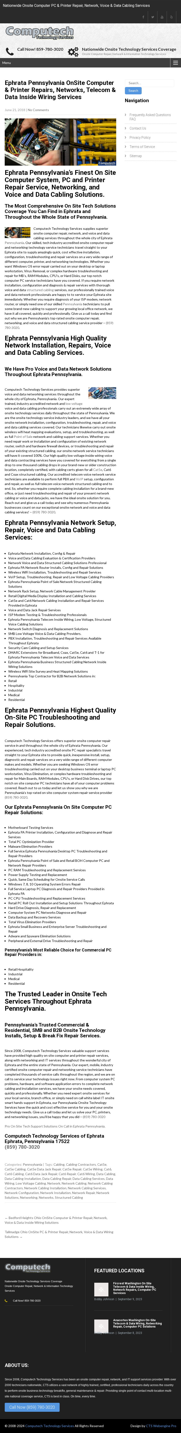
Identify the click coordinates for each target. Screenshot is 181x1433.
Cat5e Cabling (15, 1169)
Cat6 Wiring (86, 1174)
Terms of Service (142, 147)
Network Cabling (74, 1183)
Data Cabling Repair (56, 1179)
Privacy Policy (140, 137)
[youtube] (162, 17)
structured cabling (40, 290)
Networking (28, 1197)
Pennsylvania (14, 243)
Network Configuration (22, 1193)
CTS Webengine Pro (161, 1426)
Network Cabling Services (87, 1188)
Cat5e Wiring (93, 1169)
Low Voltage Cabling (31, 1183)
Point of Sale (23, 437)
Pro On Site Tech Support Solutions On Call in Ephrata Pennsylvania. (55, 1126)
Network (53, 1183)
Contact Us (138, 128)
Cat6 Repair (67, 1174)
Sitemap (136, 156)
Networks (46, 1197)
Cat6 (107, 1169)
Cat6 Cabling (14, 1174)
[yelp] (171, 17)
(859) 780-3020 (44, 512)
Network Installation (55, 1193)
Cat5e (97, 470)
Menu (6, 63)
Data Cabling (105, 1174)
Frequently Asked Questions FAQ (150, 117)
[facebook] (143, 17)
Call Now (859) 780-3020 (32, 1407)
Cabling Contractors (81, 1164)
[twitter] (152, 17)
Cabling (59, 1164)
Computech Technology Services (50, 1426)
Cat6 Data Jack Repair (41, 1174)
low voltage (74, 404)
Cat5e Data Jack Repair (44, 1169)
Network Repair (83, 1193)
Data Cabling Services (89, 1179)
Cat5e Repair (72, 1169)
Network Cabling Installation (45, 1188)
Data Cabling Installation (23, 1179)
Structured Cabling (69, 1197)
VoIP (79, 479)
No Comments (38, 110)
